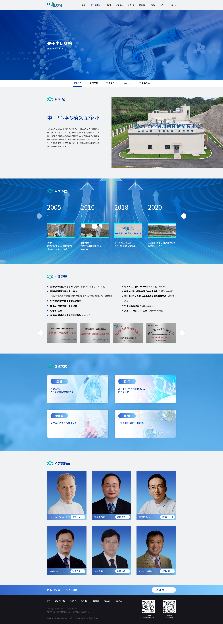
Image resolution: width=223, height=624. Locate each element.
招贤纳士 (154, 5)
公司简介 (77, 83)
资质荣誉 (110, 83)
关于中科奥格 (95, 5)
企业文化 (127, 83)
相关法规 (131, 5)
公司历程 (94, 83)
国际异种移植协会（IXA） (64, 618)
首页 (83, 5)
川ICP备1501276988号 (81, 612)
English (171, 5)
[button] (39, 216)
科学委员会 (144, 83)
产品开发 (108, 5)
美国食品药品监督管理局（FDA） (87, 618)
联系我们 (142, 5)
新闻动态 (119, 5)
